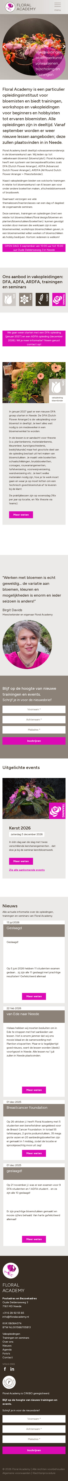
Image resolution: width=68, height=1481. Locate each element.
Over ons (7, 1341)
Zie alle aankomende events (27, 869)
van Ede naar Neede (23, 1014)
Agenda (7, 1349)
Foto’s (6, 1353)
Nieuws (7, 1345)
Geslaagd (14, 928)
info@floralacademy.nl (15, 1316)
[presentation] (3, 47)
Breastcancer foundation (27, 1107)
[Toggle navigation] (57, 7)
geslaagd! (14, 1171)
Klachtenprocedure (44, 1473)
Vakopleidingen (11, 1333)
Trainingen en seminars (15, 1337)
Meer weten (21, 514)
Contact (7, 1357)
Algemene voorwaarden (16, 1473)
